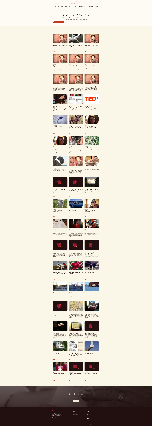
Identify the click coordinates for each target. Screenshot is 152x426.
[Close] (89, 205)
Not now (65, 219)
